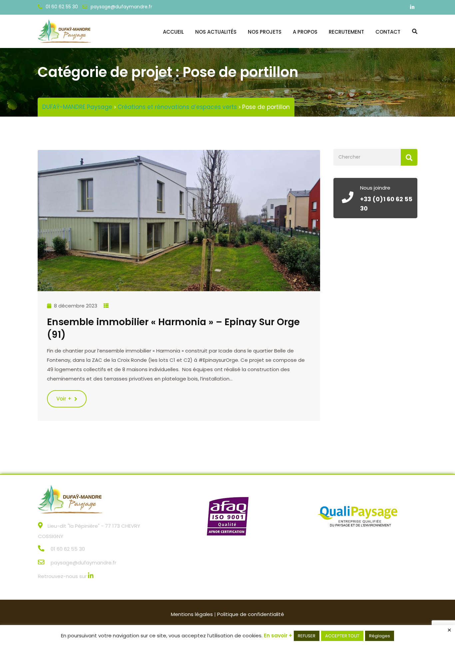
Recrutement (346, 31)
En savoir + (278, 635)
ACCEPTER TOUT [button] (342, 636)
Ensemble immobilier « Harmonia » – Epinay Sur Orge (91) (173, 328)
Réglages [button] (379, 636)
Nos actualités (215, 31)
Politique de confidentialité (250, 614)
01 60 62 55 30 (62, 6)
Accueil (173, 31)
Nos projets (264, 31)
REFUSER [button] (306, 636)
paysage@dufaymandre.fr (121, 6)
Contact (387, 31)
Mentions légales (192, 614)
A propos (305, 31)
